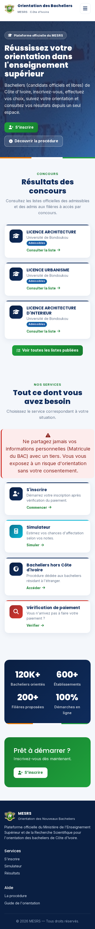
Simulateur (13, 866)
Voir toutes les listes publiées (50, 350)
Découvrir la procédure (36, 141)
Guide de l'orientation (22, 903)
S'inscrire (24, 127)
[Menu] (85, 8)
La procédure (15, 896)
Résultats (12, 873)
